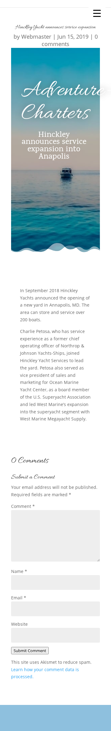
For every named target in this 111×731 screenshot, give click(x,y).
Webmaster (36, 36)
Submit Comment (30, 650)
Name (19, 571)
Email (18, 598)
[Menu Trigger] (96, 13)
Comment (23, 506)
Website (19, 624)
